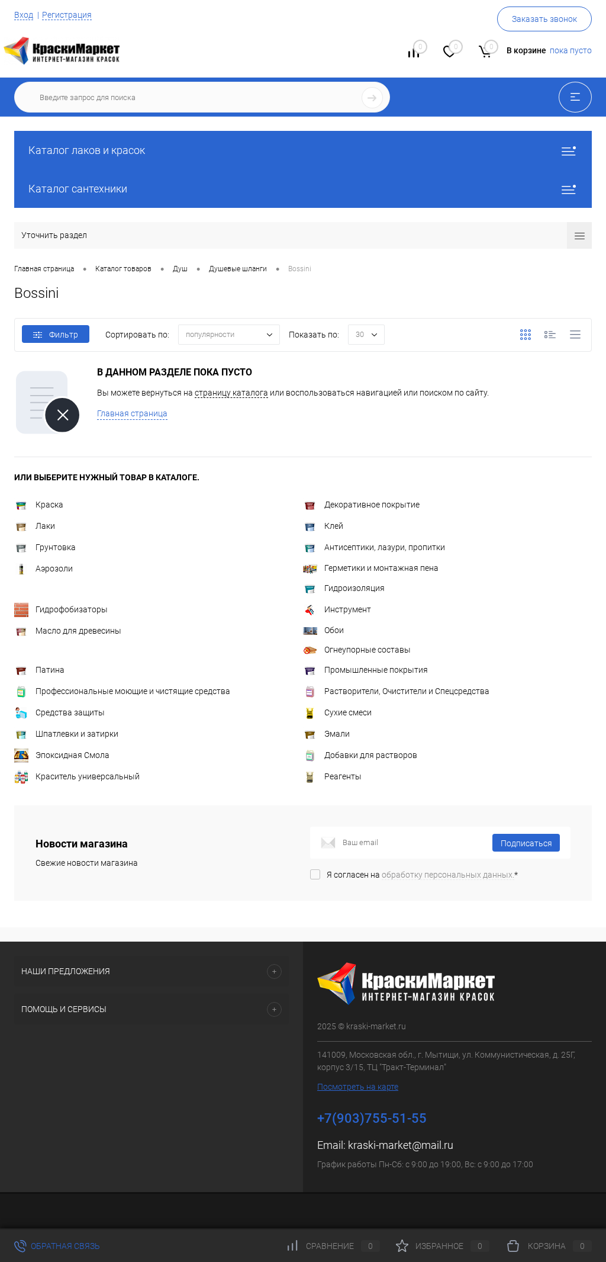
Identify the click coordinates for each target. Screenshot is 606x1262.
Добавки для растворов (370, 755)
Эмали (337, 733)
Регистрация (67, 15)
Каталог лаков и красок (86, 150)
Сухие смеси (348, 712)
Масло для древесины (78, 630)
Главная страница (132, 413)
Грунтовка (56, 547)
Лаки (45, 526)
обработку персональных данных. (448, 874)
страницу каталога (231, 392)
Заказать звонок (544, 19)
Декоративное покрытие (372, 504)
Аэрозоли (54, 568)
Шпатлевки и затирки (77, 733)
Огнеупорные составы (367, 649)
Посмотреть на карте (357, 1086)
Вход (23, 15)
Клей (333, 526)
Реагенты (343, 776)
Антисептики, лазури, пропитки (384, 547)
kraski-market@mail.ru (400, 1145)
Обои (334, 630)
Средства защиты (70, 712)
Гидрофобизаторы (72, 609)
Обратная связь (64, 1246)
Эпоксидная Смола (72, 755)
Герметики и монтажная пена (381, 568)
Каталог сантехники (77, 188)
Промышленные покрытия (376, 670)
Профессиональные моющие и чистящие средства (133, 691)
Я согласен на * (422, 874)
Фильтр (63, 334)
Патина (50, 670)
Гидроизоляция (354, 588)
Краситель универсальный (88, 776)
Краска (49, 504)
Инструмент (347, 609)
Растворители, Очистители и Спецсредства (406, 691)
